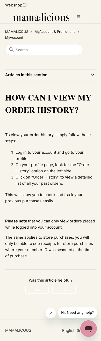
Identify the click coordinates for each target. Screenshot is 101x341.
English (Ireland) (77, 330)
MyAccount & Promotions (55, 31)
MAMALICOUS (16, 31)
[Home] (41, 17)
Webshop (14, 5)
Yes (37, 289)
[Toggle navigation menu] (78, 17)
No (64, 289)
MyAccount (14, 37)
